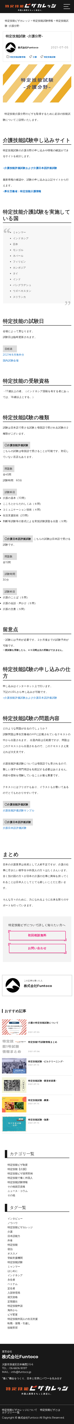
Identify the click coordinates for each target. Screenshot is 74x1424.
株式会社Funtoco (20, 1356)
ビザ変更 (13, 1314)
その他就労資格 (16, 1186)
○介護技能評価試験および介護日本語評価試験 (30, 168)
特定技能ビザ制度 (18, 1164)
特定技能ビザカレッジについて (19, 1409)
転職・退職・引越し (19, 1323)
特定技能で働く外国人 (20, 1177)
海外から (13, 1310)
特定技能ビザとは (50, 1409)
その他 (11, 1195)
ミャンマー (14, 1266)
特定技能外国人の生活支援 (23, 1319)
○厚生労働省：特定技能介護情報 (22, 191)
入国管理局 (14, 1292)
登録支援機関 (15, 1257)
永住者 (11, 1279)
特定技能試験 (15, 1262)
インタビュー (15, 1218)
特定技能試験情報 (18, 1182)
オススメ (13, 1253)
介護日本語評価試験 (15, 828)
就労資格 (13, 1297)
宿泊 (10, 1249)
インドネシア (15, 1275)
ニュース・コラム (18, 1191)
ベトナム (13, 1284)
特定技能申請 (15, 1305)
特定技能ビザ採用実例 (20, 1173)
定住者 (11, 1288)
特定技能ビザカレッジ (20, 1227)
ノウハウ (13, 1223)
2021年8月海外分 (13, 354)
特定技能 (13, 1244)
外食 (10, 1240)
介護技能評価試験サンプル (18, 810)
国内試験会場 (11, 360)
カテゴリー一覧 (11, 1412)
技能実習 (13, 1327)
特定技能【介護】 (18, 1169)
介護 (10, 1231)
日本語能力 (14, 1236)
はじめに (13, 1271)
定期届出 (13, 1301)
